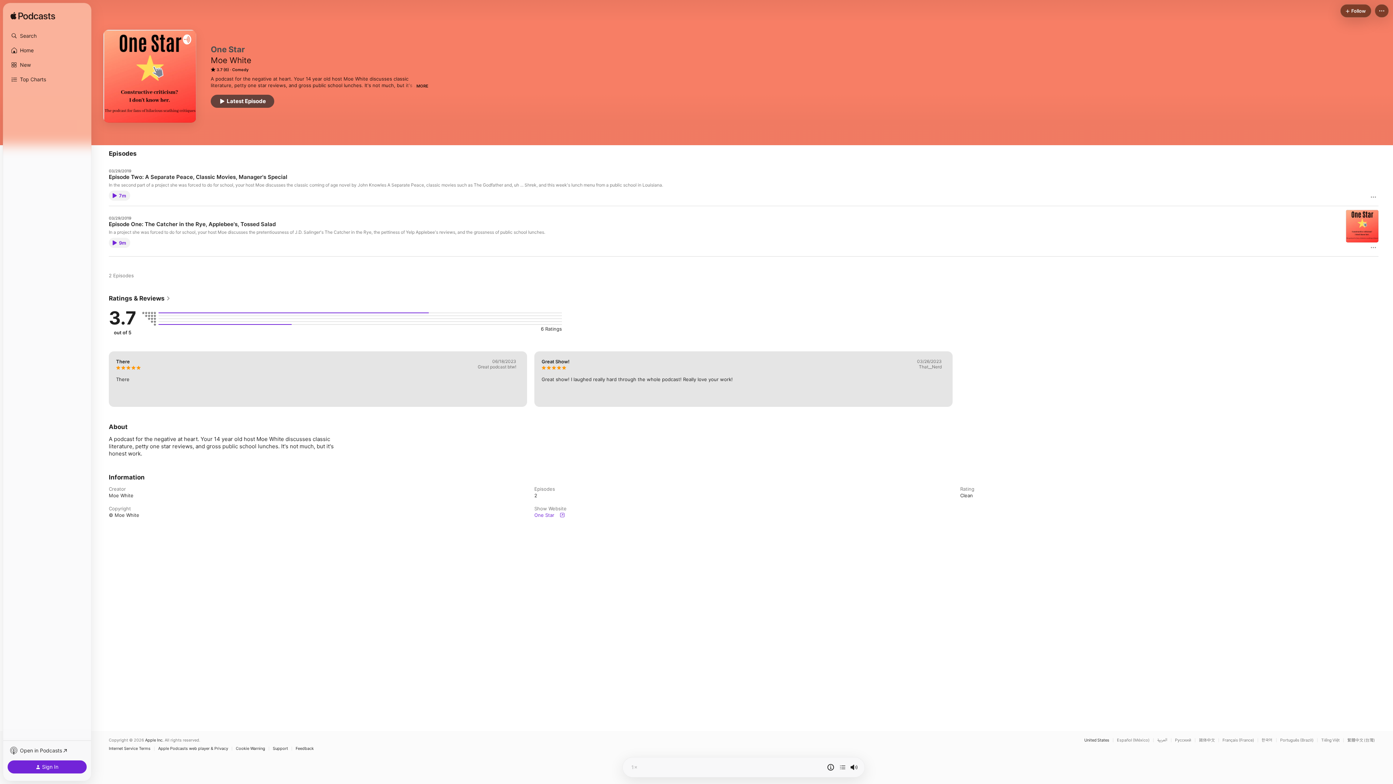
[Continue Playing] (842, 767)
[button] (47, 36)
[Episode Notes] (830, 767)
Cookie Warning (250, 749)
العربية (1162, 740)
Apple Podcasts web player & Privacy (193, 749)
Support (280, 749)
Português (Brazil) (1297, 740)
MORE (422, 86)
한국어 (1267, 740)
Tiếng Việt (1330, 740)
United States (1096, 740)
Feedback (305, 749)
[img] (33, 16)
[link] (139, 298)
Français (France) (1238, 740)
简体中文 (1207, 740)
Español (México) (1133, 740)
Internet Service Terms (130, 749)
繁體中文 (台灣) (1361, 740)
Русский (1183, 740)
